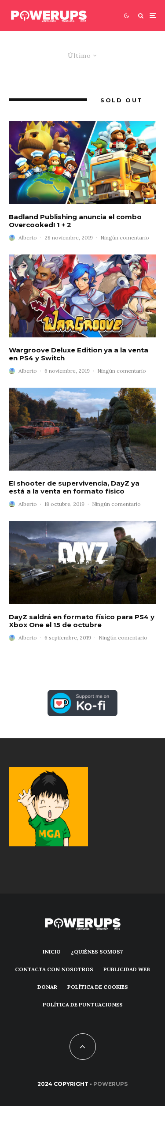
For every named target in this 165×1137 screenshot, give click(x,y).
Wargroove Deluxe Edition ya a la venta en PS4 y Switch (78, 354)
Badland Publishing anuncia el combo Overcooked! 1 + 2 (75, 221)
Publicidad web (126, 969)
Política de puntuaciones (83, 1004)
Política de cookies (97, 987)
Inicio (52, 951)
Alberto (27, 237)
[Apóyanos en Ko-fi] (82, 695)
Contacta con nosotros (54, 969)
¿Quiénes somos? (97, 951)
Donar (47, 987)
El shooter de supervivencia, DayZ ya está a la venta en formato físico (74, 487)
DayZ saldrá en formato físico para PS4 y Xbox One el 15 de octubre (81, 621)
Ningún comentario (124, 237)
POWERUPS (110, 1084)
